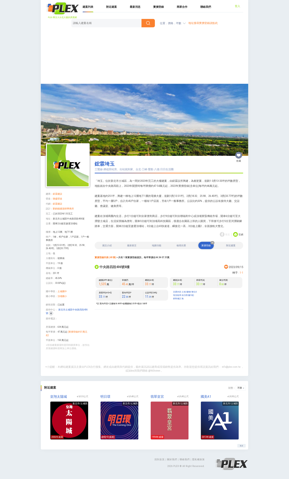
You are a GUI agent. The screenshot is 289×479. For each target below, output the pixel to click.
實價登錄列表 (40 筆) (105, 257)
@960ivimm (154, 370)
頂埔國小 (62, 296)
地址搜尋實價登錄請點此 (203, 23)
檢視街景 (181, 245)
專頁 (227, 234)
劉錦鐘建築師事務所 (63, 208)
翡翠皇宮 (157, 397)
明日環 (105, 397)
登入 (237, 6)
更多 (241, 446)
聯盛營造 (57, 198)
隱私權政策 (198, 459)
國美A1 (206, 397)
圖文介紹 (107, 245)
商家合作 (182, 6)
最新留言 (131, 245)
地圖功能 (156, 245)
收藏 (238, 154)
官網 (240, 234)
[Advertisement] (144, 56)
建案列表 (88, 6)
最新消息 (135, 6)
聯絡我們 (205, 6)
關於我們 (172, 459)
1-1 (241, 272)
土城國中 (62, 291)
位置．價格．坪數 (170, 23)
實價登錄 (158, 6)
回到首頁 (160, 459)
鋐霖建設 (57, 194)
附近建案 (111, 6)
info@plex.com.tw (231, 366)
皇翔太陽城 (58, 397)
